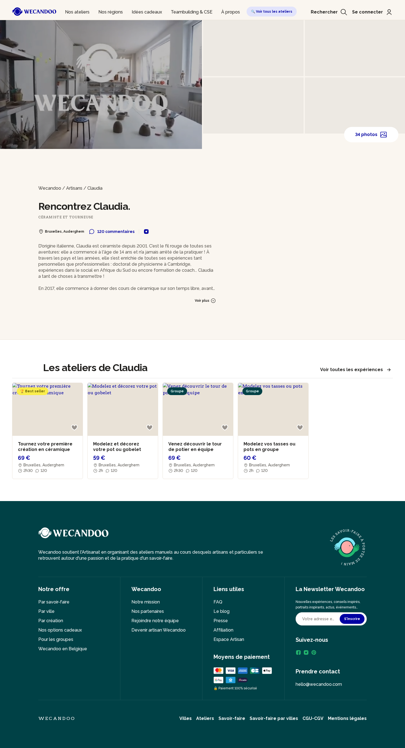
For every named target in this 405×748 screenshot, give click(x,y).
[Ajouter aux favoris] (74, 427)
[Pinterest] (314, 652)
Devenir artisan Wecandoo (158, 630)
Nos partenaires (147, 611)
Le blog (221, 611)
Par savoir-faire (53, 602)
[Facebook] (298, 652)
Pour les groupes (55, 639)
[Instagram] (306, 652)
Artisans (74, 188)
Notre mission (145, 602)
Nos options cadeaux (60, 630)
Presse (221, 620)
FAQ (218, 602)
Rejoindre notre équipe (155, 620)
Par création (50, 620)
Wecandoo (49, 188)
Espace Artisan (229, 639)
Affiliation (223, 630)
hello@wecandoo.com (319, 684)
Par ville (46, 611)
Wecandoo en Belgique (62, 648)
